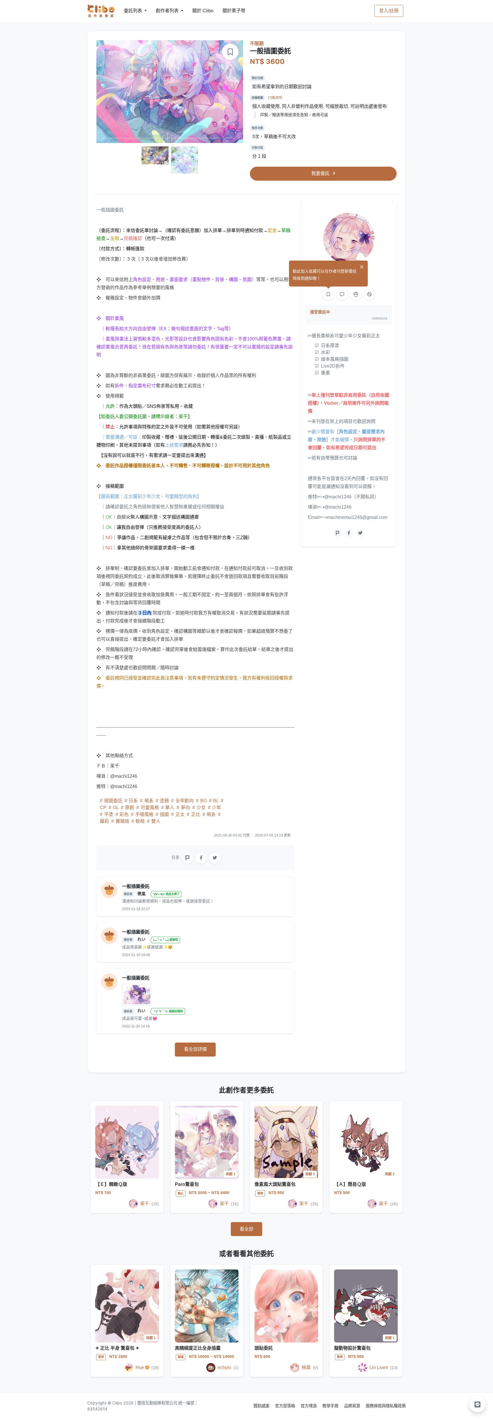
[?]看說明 (275, 97)
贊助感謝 (261, 1405)
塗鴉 (164, 800)
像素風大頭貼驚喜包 (275, 1184)
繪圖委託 (113, 800)
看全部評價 (195, 1049)
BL (216, 800)
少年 (216, 807)
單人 (169, 807)
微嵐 (142, 894)
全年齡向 (184, 800)
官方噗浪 (309, 1405)
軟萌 (140, 821)
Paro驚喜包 (187, 1184)
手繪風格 (144, 814)
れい (142, 939)
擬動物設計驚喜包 (352, 1348)
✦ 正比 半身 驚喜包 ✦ (117, 1348)
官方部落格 (285, 1405)
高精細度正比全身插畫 (198, 1348)
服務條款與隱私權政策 (386, 1405)
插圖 (164, 814)
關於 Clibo (197, 10)
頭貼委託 (263, 1348)
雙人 (155, 821)
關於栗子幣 (228, 10)
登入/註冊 (389, 10)
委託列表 (129, 10)
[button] (477, 1404)
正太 (180, 814)
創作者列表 (162, 10)
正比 (195, 814)
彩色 (124, 814)
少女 (201, 807)
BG (203, 800)
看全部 (246, 1229)
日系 (133, 800)
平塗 (108, 814)
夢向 (185, 807)
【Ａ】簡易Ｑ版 (350, 1184)
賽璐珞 (122, 821)
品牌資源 (352, 1405)
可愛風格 (150, 807)
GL (116, 807)
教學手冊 (331, 1405)
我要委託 (321, 173)
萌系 (149, 800)
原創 (129, 807)
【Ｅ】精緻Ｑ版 (111, 1184)
